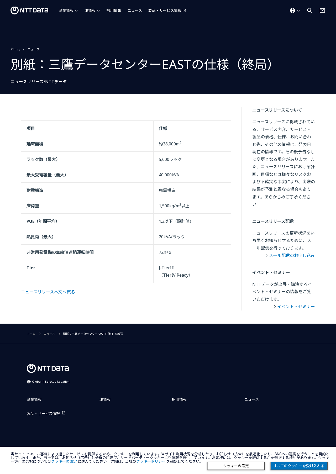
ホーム (15, 49)
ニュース (135, 10)
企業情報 (66, 10)
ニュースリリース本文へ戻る (48, 292)
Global (51, 381)
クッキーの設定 (236, 466)
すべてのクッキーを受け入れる (299, 466)
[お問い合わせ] (322, 10)
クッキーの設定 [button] (64, 461)
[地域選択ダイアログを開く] (294, 10)
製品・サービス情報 (164, 10)
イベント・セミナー (296, 306)
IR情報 (90, 10)
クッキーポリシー (151, 461)
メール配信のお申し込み (292, 255)
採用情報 (114, 10)
